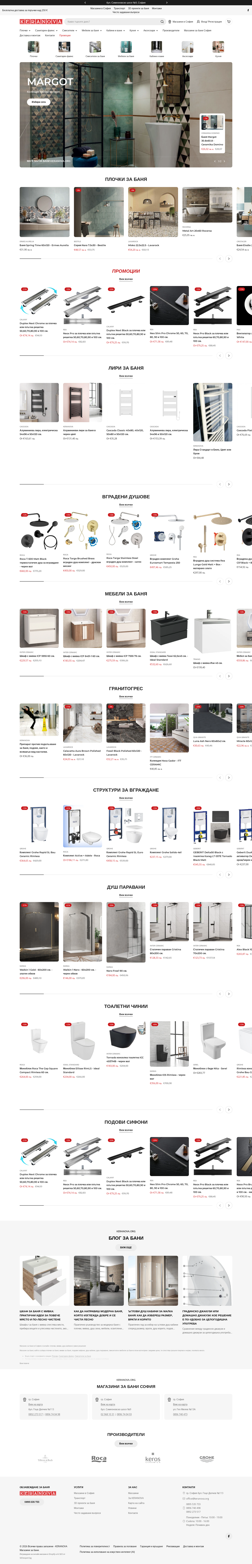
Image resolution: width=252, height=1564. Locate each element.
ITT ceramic (155, 757)
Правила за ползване (125, 1546)
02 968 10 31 (107, 1414)
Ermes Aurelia (27, 241)
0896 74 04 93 (124, 1414)
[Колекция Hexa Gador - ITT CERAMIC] (169, 727)
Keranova (68, 426)
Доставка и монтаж (193, 1546)
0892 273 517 (35, 1414)
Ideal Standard (158, 652)
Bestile (77, 241)
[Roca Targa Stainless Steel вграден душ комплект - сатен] (126, 531)
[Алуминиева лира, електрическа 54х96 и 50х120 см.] (39, 402)
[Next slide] (224, 161)
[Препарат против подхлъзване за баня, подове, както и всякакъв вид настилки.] (39, 719)
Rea (65, 329)
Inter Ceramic (27, 652)
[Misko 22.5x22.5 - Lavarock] (153, 212)
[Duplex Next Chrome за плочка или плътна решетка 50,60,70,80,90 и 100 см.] (39, 300)
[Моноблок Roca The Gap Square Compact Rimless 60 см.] (39, 1040)
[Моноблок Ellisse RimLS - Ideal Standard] (82, 1040)
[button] (85, 2)
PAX (238, 329)
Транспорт (119, 8)
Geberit (197, 848)
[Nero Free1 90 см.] (126, 932)
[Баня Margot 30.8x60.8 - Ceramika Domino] (212, 122)
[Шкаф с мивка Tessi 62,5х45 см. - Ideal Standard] (169, 628)
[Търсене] (162, 21)
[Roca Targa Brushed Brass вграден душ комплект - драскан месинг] (82, 531)
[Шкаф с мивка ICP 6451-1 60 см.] (82, 628)
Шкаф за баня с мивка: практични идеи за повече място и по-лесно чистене (40, 1315)
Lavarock (133, 241)
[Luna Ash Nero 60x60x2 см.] (212, 718)
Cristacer (241, 241)
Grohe (153, 555)
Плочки (55, 1356)
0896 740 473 (180, 1414)
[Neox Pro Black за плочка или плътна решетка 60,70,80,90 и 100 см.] (212, 305)
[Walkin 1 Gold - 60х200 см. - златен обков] (39, 932)
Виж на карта (35, 1404)
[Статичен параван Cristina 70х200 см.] (212, 921)
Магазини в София (100, 8)
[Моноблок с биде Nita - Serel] (212, 1040)
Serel (195, 1064)
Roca (22, 555)
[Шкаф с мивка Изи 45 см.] (212, 632)
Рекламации (173, 1546)
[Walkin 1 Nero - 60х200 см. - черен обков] (82, 932)
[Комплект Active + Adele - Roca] (82, 826)
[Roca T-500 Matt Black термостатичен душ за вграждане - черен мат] (39, 531)
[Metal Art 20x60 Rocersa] (207, 204)
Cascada (24, 426)
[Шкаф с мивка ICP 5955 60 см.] (39, 628)
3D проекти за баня (138, 8)
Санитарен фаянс (66, 1356)
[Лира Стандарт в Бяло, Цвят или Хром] (212, 412)
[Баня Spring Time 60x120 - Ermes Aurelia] (45, 212)
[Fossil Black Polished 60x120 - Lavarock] (126, 723)
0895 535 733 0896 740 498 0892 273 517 (193, 1508)
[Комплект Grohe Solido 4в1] (169, 824)
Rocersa (186, 227)
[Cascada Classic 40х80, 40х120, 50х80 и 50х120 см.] (126, 402)
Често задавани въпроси (126, 12)
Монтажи (157, 8)
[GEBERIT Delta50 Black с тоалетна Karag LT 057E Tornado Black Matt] (212, 824)
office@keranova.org (197, 1498)
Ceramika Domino (210, 133)
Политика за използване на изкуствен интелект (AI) (107, 1551)
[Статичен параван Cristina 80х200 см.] (169, 921)
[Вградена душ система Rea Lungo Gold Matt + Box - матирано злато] (212, 532)
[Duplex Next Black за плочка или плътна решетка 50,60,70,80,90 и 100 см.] (126, 304)
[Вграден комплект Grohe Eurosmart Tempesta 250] (169, 531)
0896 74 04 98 (52, 1414)
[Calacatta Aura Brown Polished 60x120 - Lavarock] (82, 723)
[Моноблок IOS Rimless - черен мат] (169, 1044)
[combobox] (115, 21)
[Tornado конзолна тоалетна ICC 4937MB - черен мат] (126, 1035)
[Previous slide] (215, 161)
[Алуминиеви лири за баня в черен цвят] (82, 402)
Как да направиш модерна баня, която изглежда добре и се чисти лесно (98, 1315)
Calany (23, 319)
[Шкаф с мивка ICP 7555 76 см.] (126, 628)
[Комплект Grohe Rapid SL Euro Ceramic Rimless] (126, 824)
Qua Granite (199, 737)
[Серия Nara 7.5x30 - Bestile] (99, 212)
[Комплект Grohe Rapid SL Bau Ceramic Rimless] (39, 824)
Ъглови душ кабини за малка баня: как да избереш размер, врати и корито (150, 1315)
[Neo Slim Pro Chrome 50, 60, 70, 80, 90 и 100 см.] (169, 305)
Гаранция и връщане (151, 1546)
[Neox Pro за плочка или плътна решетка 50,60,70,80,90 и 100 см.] (82, 305)
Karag (23, 966)
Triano (196, 659)
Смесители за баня (83, 1356)
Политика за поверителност (95, 1546)
